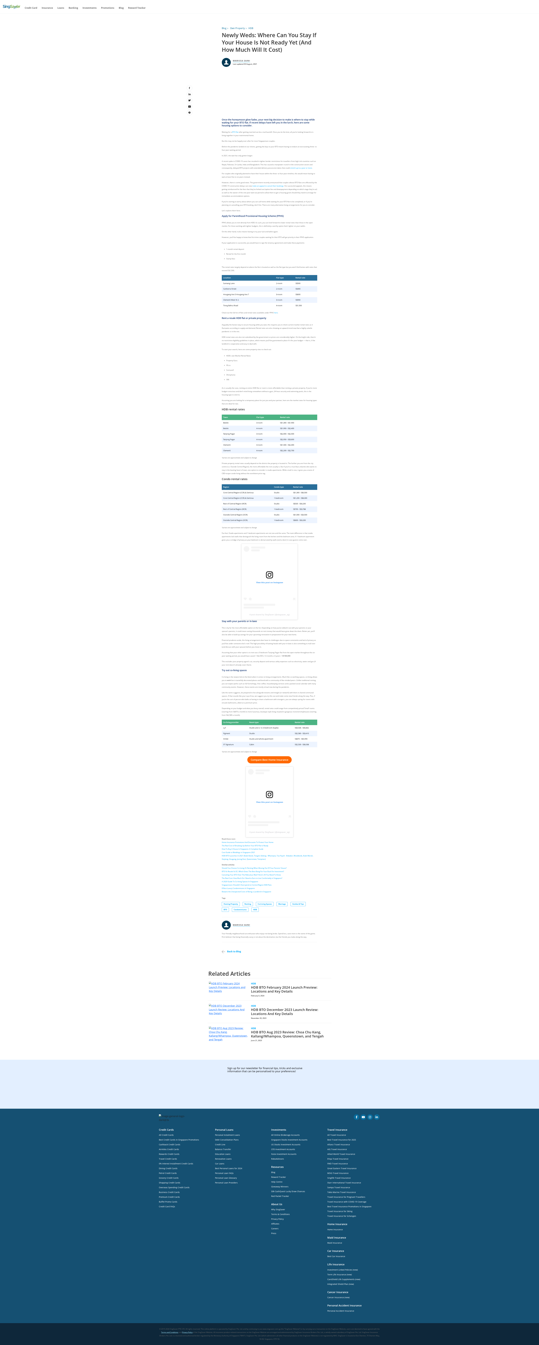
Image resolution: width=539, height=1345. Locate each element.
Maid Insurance (334, 1242)
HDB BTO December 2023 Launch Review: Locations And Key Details (284, 1011)
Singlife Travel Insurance (339, 1178)
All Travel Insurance (336, 1135)
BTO (225, 909)
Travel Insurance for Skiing (339, 1211)
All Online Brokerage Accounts (285, 1135)
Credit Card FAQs (167, 1206)
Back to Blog (234, 951)
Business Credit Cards (169, 1192)
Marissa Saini (241, 60)
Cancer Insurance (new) (338, 1297)
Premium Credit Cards (169, 1197)
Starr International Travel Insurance (344, 1182)
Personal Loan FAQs (224, 1173)
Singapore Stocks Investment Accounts (289, 1139)
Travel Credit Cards (168, 1158)
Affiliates (275, 1223)
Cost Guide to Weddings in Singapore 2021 (238, 852)
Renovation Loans (223, 1158)
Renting (248, 904)
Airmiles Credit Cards (169, 1149)
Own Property (237, 28)
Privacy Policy (277, 1219)
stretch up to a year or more (301, 168)
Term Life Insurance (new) (339, 1274)
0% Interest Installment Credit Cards (176, 1163)
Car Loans (219, 1163)
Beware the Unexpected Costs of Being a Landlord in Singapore (246, 891)
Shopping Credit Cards (169, 1182)
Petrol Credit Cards (168, 1173)
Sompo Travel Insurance (338, 1187)
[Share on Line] (189, 112)
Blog (121, 7)
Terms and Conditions (169, 1332)
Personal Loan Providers (226, 1182)
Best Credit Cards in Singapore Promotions (179, 1139)
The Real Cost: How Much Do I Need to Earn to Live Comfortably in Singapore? (252, 878)
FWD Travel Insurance (337, 1163)
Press (273, 1233)
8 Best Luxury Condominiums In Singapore (238, 888)
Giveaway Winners (279, 1186)
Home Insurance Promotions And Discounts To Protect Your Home (247, 842)
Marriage (282, 904)
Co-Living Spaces (265, 904)
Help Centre (276, 1181)
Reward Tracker (137, 7)
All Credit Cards (166, 1135)
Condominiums (240, 909)
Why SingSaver (278, 1209)
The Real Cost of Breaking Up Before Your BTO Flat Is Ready (245, 845)
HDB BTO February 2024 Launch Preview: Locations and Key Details (284, 989)
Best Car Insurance (336, 1256)
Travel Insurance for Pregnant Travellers (346, 1197)
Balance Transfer (223, 1149)
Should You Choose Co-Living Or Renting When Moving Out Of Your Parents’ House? (254, 868)
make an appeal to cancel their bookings (268, 186)
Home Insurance (335, 1229)
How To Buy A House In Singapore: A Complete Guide (242, 849)
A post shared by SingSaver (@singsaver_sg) (269, 614)
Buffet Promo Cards (168, 1201)
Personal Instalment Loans (227, 1135)
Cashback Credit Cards (169, 1144)
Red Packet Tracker (280, 1196)
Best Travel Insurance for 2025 (341, 1139)
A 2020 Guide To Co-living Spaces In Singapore (240, 881)
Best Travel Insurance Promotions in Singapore (349, 1206)
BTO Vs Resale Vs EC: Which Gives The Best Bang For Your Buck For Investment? (253, 871)
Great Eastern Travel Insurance (342, 1168)
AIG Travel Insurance (337, 1149)
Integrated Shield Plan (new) (340, 1284)
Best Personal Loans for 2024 (228, 1168)
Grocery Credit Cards (169, 1178)
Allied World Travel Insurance (341, 1154)
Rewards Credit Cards (169, 1154)
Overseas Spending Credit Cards (174, 1187)
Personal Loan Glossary (226, 1178)
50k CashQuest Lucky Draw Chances (288, 1191)
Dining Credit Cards (168, 1168)
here (276, 312)
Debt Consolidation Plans (227, 1139)
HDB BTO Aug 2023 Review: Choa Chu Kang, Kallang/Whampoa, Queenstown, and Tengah (287, 1034)
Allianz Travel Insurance (338, 1144)
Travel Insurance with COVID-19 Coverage (346, 1201)
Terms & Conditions (280, 1214)
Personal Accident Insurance (340, 1311)
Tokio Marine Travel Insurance (341, 1192)
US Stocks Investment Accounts (285, 1144)
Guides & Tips (298, 904)
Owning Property (231, 904)
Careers (274, 1228)
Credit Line (220, 1144)
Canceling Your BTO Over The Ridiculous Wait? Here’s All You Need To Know (251, 875)
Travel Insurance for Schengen (341, 1216)
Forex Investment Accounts (283, 1154)
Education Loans (222, 1154)
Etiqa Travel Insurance (337, 1158)
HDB (250, 28)
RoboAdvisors (277, 1158)
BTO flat (235, 132)
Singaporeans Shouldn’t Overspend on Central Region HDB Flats (247, 885)
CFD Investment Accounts (283, 1149)
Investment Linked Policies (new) (342, 1269)
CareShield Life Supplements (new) (343, 1279)
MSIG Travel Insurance (338, 1173)
